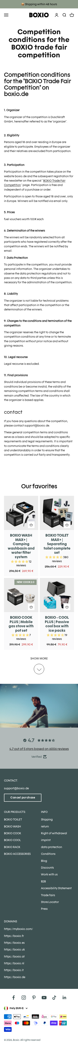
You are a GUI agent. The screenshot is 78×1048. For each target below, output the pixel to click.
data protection (51, 847)
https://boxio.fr (14, 936)
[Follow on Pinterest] (34, 997)
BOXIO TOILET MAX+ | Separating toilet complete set (57, 544)
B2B (43, 881)
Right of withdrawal (54, 833)
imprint (46, 840)
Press (44, 908)
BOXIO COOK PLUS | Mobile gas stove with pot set (21, 623)
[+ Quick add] (31, 524)
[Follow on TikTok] (54, 997)
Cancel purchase (22, 797)
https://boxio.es (14, 942)
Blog (44, 860)
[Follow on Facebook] (13, 997)
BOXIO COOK (12, 833)
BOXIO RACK (12, 847)
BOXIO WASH (12, 826)
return (45, 826)
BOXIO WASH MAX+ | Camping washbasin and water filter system (21, 546)
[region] (39, 573)
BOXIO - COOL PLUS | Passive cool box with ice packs (57, 623)
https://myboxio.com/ (18, 929)
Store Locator (50, 902)
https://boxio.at (14, 956)
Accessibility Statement (56, 888)
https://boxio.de (14, 977)
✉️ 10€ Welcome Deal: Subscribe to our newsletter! (39, 4)
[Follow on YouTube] (44, 997)
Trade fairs (48, 895)
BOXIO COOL (12, 840)
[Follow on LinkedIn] (64, 997)
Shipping (47, 819)
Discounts (47, 867)
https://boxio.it (14, 970)
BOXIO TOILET (13, 819)
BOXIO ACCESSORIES (17, 853)
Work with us (49, 874)
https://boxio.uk (14, 949)
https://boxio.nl (14, 963)
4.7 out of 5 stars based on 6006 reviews (39, 749)
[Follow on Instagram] (23, 997)
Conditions (48, 853)
